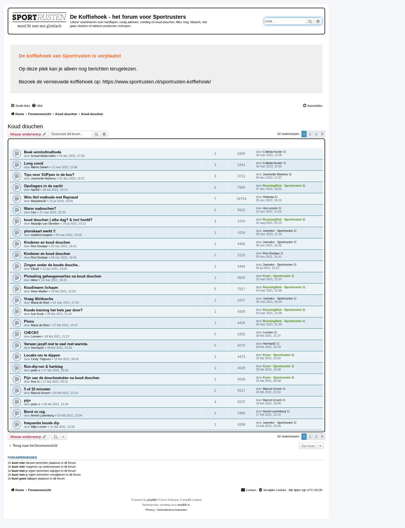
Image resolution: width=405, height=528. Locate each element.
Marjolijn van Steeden (45, 223)
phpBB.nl (184, 504)
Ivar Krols (37, 313)
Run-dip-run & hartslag (43, 366)
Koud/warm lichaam (41, 287)
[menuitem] (37, 105)
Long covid (33, 163)
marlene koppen (41, 234)
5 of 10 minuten (37, 389)
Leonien (36, 336)
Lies (33, 212)
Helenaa (268, 196)
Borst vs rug (34, 412)
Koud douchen (25, 126)
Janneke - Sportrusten (278, 230)
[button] (322, 134)
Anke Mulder (39, 291)
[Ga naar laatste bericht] (285, 151)
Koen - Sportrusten (277, 275)
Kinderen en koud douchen (47, 242)
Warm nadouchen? (40, 208)
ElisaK (35, 268)
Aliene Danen (39, 167)
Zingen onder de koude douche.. (52, 265)
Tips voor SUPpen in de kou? (49, 175)
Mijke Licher (39, 426)
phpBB (151, 499)
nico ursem (270, 208)
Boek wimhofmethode (42, 152)
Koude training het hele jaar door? (53, 310)
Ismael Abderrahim (43, 155)
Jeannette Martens (43, 178)
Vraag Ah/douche (38, 299)
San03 (35, 189)
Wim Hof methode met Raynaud (51, 197)
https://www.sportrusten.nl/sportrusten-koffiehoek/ (156, 82)
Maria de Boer (40, 302)
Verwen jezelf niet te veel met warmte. (56, 344)
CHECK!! (31, 333)
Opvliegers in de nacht (43, 186)
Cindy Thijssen (41, 359)
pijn (27, 400)
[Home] (40, 19)
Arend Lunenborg (42, 415)
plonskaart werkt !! (39, 231)
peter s (35, 370)
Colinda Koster (272, 151)
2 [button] (310, 134)
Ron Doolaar (39, 246)
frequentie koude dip (41, 423)
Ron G (35, 381)
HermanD (37, 347)
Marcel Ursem (40, 392)
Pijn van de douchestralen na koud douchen (61, 378)
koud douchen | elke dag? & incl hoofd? (58, 220)
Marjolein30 (38, 201)
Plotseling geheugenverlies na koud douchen (62, 276)
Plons (29, 321)
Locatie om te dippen (42, 355)
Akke (35, 280)
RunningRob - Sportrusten (282, 185)
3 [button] (316, 134)
